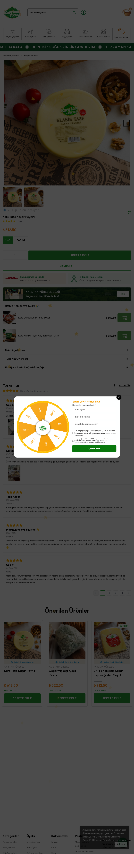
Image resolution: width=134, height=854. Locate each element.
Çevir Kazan (94, 448)
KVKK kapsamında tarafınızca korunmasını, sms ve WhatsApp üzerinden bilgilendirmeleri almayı (94, 440)
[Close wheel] (119, 397)
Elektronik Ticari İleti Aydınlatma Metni (90, 434)
